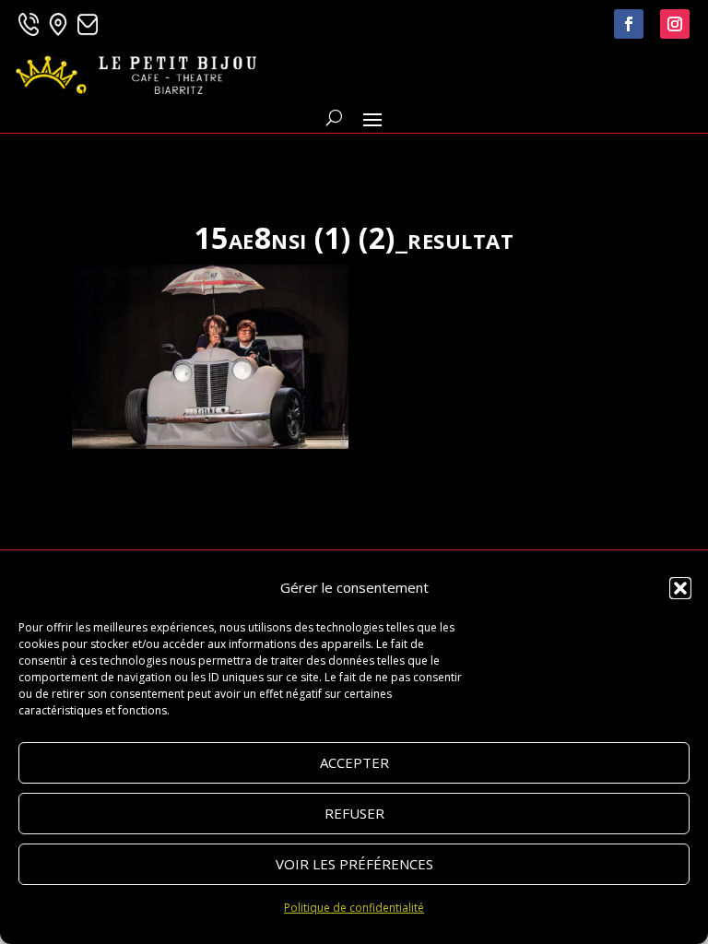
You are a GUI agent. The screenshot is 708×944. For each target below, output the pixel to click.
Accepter (354, 762)
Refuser (354, 813)
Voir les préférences (354, 864)
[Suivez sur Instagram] (675, 24)
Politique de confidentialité (354, 907)
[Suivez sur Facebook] (628, 24)
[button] (680, 588)
